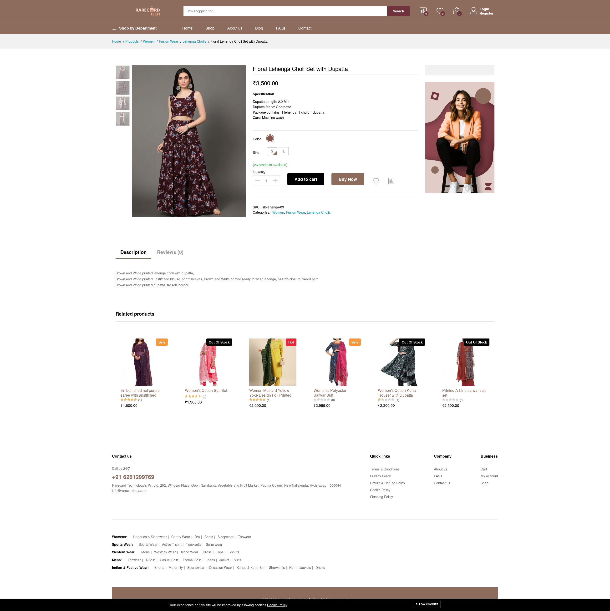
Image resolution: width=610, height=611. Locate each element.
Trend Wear (189, 552)
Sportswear (195, 567)
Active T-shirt (172, 544)
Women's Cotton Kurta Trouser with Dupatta (397, 392)
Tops (220, 552)
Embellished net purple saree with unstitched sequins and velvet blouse (143, 392)
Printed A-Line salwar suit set (464, 392)
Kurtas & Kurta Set (250, 567)
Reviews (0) (170, 251)
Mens (145, 552)
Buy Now (348, 179)
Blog (259, 28)
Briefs (208, 536)
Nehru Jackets (300, 567)
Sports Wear (148, 544)
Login (484, 9)
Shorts (159, 567)
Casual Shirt (169, 559)
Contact (304, 28)
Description (133, 251)
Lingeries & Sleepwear (150, 536)
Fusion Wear (168, 41)
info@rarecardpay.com (129, 490)
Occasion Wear (220, 567)
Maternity (176, 567)
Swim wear (214, 544)
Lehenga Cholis (194, 41)
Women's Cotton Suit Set (206, 390)
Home (187, 28)
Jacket (224, 559)
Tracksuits (193, 544)
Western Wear (165, 552)
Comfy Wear (180, 536)
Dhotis (320, 567)
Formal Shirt (192, 559)
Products (132, 41)
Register (486, 13)
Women (149, 41)
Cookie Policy (277, 604)
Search (398, 11)
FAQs (280, 28)
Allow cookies (427, 604)
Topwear (244, 536)
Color (257, 139)
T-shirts (233, 552)
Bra (197, 536)
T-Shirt (150, 559)
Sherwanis (277, 567)
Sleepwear (226, 536)
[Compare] (391, 180)
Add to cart (306, 179)
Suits (237, 559)
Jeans (210, 559)
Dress (207, 552)
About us (234, 28)
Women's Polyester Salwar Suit (330, 392)
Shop (209, 28)
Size (256, 152)
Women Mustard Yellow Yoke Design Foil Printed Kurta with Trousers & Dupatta (270, 392)
